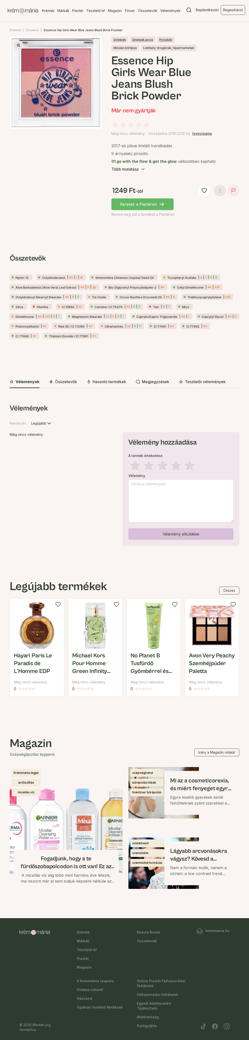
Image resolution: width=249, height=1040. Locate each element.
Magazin (115, 11)
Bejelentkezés (207, 10)
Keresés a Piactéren (138, 204)
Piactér (77, 11)
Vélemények (170, 11)
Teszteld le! (95, 11)
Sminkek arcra (142, 39)
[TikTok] (203, 1026)
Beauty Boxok (148, 932)
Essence (32, 30)
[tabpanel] (124, 475)
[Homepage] (23, 11)
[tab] (24, 382)
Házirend (84, 998)
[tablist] (124, 382)
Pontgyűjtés (147, 1026)
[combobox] (41, 423)
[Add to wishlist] (58, 604)
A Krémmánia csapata (95, 981)
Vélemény (136, 475)
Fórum (130, 11)
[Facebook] (215, 1026)
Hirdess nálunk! (90, 990)
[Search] (189, 11)
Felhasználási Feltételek (157, 994)
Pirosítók (165, 39)
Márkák (63, 11)
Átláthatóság (148, 1017)
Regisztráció (233, 10)
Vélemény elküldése (181, 534)
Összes (229, 590)
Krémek (48, 11)
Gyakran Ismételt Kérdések (100, 1007)
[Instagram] (227, 1026)
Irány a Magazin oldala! (216, 752)
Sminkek (120, 39)
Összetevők (147, 11)
